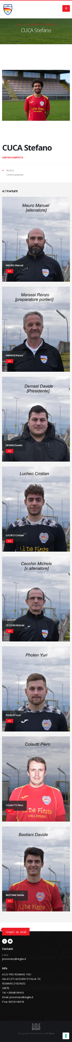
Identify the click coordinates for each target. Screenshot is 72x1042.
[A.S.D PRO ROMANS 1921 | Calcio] (7, 9)
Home (20, 24)
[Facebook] (4, 941)
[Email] (10, 941)
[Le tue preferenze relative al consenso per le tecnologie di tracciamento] (66, 1036)
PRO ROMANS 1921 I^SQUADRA (41, 24)
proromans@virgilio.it (14, 959)
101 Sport (50, 1033)
